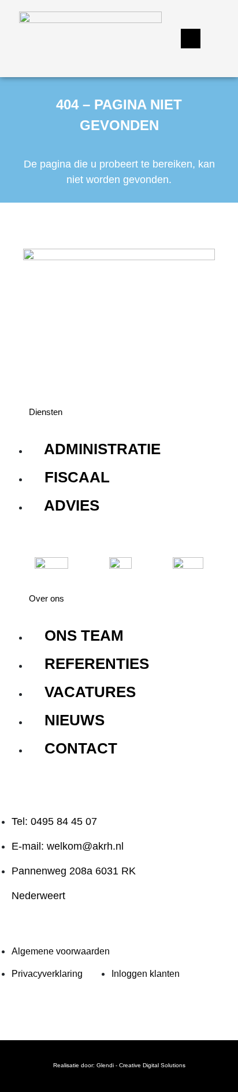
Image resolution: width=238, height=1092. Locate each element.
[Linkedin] (43, 365)
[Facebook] (78, 365)
